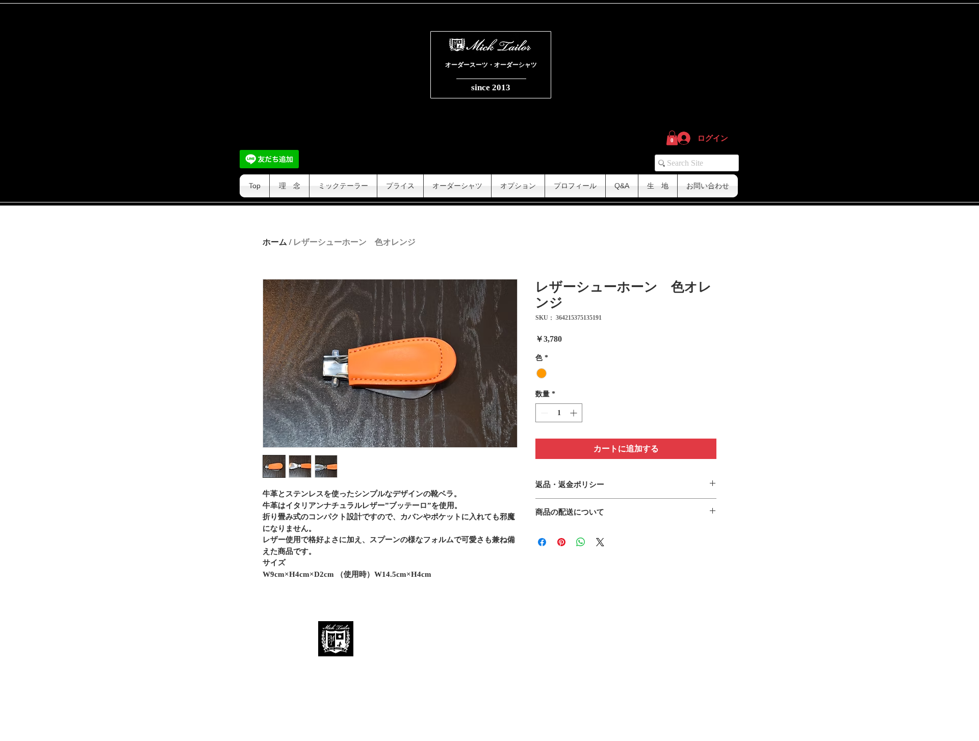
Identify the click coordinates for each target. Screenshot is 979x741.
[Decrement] (543, 413)
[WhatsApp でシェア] (581, 542)
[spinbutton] (559, 413)
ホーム (275, 242)
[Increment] (574, 413)
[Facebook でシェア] (542, 542)
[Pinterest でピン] (561, 542)
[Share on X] (600, 542)
